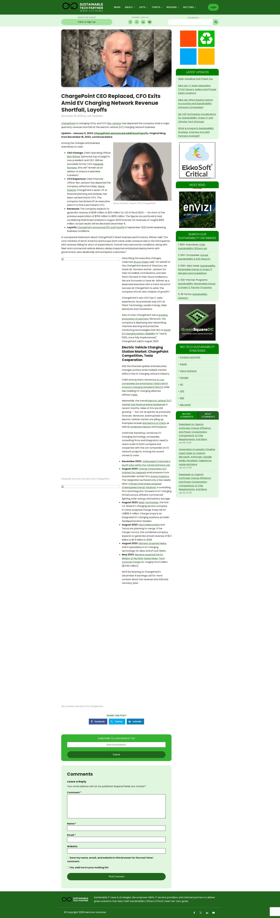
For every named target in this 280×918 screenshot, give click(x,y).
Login (213, 7)
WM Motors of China (154, 423)
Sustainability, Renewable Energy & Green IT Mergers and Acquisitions (197, 269)
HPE (182, 391)
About (129, 7)
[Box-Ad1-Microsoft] (197, 47)
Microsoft (185, 404)
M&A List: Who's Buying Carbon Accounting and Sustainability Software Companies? (195, 103)
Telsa (134, 394)
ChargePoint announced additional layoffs (121, 133)
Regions (172, 7)
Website (72, 846)
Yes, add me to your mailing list (88, 867)
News (117, 7)
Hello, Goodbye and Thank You (195, 78)
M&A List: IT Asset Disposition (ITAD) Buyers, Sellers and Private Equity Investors (197, 89)
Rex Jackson (114, 123)
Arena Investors (160, 476)
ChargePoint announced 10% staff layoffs (100, 227)
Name (71, 823)
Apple (183, 364)
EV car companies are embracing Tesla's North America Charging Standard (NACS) (145, 383)
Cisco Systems (188, 371)
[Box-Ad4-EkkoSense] (197, 160)
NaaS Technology (149, 502)
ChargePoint (68, 123)
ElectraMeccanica (149, 524)
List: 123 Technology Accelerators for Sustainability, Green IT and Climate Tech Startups (197, 118)
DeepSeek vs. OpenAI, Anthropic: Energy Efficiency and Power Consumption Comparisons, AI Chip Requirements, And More (195, 432)
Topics (156, 7)
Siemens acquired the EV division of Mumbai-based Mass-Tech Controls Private (143, 558)
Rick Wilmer (73, 156)
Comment (74, 792)
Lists (142, 7)
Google (184, 377)
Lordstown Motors (140, 426)
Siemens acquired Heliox (152, 543)
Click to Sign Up (87, 22)
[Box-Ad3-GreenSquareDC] (197, 322)
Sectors (188, 7)
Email (71, 835)
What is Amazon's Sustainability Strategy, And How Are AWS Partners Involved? (196, 132)
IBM (182, 398)
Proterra (161, 426)
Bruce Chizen (141, 262)
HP (181, 384)
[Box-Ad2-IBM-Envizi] (197, 209)
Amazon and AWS (190, 357)
